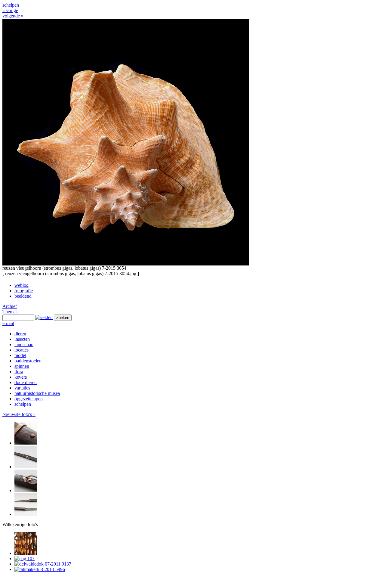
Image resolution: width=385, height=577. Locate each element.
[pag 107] (24, 558)
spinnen (21, 366)
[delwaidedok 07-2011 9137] (42, 563)
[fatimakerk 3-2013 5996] (39, 569)
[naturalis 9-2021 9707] (25, 553)
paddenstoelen (28, 360)
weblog (21, 285)
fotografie (23, 290)
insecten (22, 339)
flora (18, 371)
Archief (9, 306)
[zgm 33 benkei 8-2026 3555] (25, 442)
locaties (21, 349)
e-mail (8, 323)
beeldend (23, 296)
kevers (20, 377)
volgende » (12, 15)
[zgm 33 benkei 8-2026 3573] (25, 490)
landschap (23, 344)
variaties (22, 387)
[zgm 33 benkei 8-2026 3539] (25, 514)
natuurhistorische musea (37, 393)
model (20, 355)
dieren (20, 333)
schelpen (10, 5)
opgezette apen (28, 398)
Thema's (10, 311)
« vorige (10, 10)
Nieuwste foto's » (18, 414)
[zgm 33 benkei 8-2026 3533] (25, 466)
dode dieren (25, 382)
